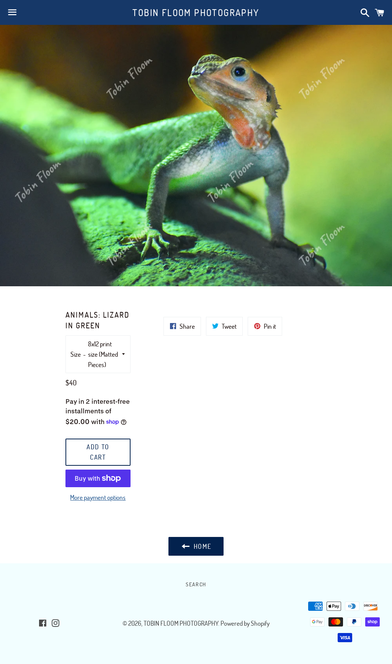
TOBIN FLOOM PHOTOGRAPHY (195, 12)
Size (75, 354)
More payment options (98, 497)
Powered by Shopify (245, 623)
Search (196, 584)
